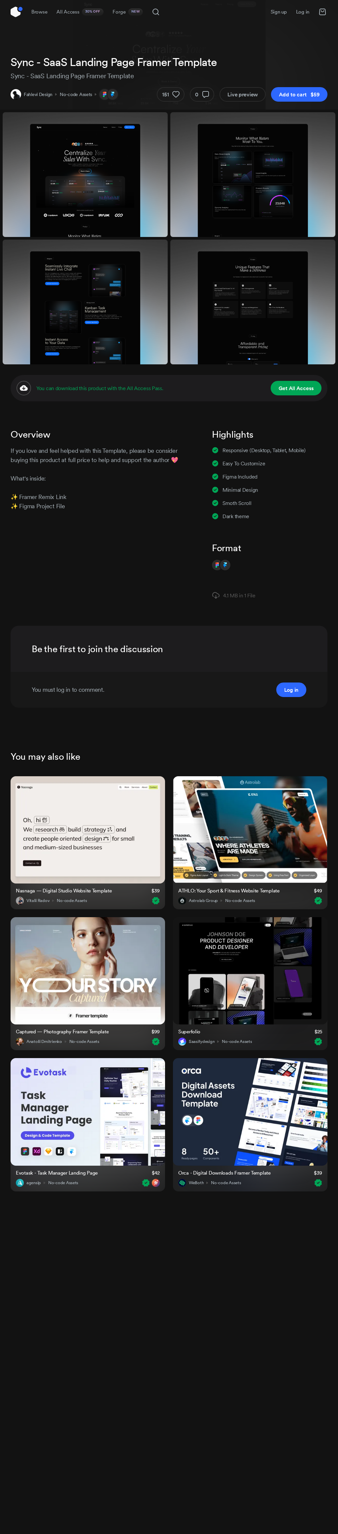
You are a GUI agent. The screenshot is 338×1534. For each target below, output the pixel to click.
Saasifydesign (202, 1041)
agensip (33, 1183)
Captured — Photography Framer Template (62, 1031)
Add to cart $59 (299, 94)
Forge (126, 12)
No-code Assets (76, 94)
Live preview (242, 94)
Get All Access (296, 388)
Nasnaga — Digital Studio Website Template (64, 890)
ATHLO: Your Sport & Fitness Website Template (229, 890)
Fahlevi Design (38, 94)
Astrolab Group (203, 900)
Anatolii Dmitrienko (44, 1041)
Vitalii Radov (38, 900)
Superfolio (189, 1031)
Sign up (279, 12)
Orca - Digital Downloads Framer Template (224, 1173)
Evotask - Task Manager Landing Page (57, 1173)
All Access (78, 12)
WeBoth (196, 1183)
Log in (302, 12)
